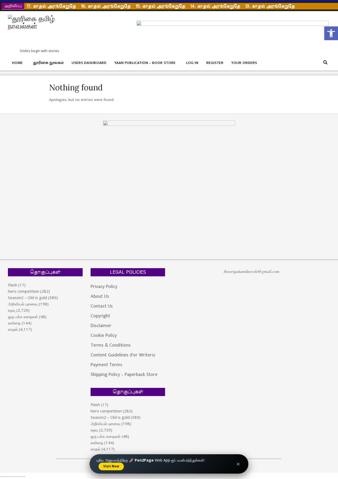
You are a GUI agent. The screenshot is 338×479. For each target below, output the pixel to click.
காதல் (13, 329)
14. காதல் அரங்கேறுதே (215, 6)
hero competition (23, 291)
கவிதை (14, 322)
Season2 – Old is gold (27, 297)
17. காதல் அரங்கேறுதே (51, 6)
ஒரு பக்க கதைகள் (23, 316)
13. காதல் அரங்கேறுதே (270, 6)
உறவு (11, 310)
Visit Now (111, 466)
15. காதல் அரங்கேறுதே (160, 6)
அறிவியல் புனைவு (23, 303)
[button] (331, 33)
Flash (12, 284)
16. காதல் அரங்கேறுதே (105, 6)
